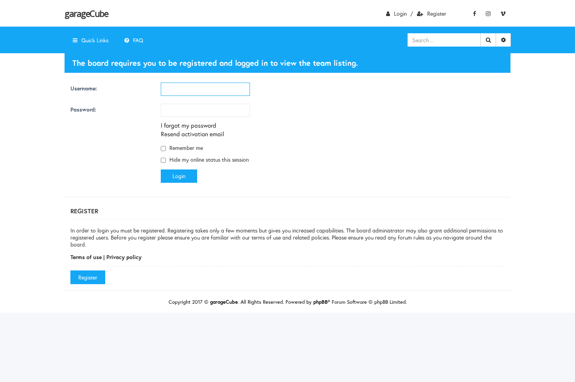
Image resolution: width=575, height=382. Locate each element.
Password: (83, 109)
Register (436, 13)
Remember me (185, 147)
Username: (83, 88)
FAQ (138, 40)
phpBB (320, 302)
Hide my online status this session (208, 159)
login (400, 13)
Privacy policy (124, 257)
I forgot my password (188, 125)
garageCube (86, 13)
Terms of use (86, 257)
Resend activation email (192, 134)
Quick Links (94, 40)
